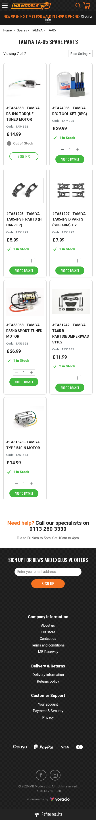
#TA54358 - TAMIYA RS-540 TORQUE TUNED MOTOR (23, 114)
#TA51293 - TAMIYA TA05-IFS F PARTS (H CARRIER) (24, 219)
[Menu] (5, 5)
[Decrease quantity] (62, 150)
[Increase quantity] (77, 150)
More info (23, 156)
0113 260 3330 (48, 529)
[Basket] (88, 5)
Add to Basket (70, 159)
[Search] (78, 5)
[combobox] (81, 53)
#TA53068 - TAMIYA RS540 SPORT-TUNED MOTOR (24, 331)
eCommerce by (43, 799)
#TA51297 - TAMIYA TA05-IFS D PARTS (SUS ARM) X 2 (69, 219)
